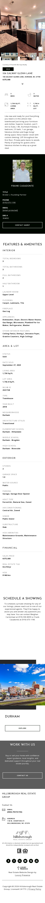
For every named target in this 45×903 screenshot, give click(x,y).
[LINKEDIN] (20, 861)
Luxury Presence (22, 875)
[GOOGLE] (31, 861)
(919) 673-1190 (9, 202)
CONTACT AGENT (22, 225)
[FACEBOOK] (8, 861)
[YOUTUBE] (25, 861)
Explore (22, 728)
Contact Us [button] (22, 775)
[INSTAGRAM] (14, 861)
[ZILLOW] (37, 861)
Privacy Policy (34, 889)
